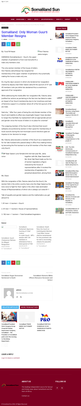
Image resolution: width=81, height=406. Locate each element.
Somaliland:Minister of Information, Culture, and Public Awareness (72, 210)
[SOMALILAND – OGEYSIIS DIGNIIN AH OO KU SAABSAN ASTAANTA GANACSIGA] (59, 97)
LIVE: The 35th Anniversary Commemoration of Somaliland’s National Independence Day (71, 150)
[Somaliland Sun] (40, 10)
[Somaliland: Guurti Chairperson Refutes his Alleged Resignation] (9, 230)
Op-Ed (36, 19)
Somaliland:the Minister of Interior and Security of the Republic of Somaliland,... (72, 198)
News (29, 19)
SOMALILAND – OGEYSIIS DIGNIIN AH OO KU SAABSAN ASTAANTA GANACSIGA (71, 99)
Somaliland (10, 25)
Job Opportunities (47, 19)
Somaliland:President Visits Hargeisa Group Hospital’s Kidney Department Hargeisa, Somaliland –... (72, 37)
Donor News (20, 19)
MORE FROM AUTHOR (29, 307)
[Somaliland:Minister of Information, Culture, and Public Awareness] (59, 211)
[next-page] (6, 345)
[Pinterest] (13, 44)
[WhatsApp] (18, 44)
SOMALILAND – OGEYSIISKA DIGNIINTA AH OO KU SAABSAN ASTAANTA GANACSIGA (72, 85)
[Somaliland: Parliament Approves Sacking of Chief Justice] (27, 237)
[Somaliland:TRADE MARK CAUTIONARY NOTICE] (27, 317)
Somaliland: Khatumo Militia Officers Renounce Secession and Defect (41, 278)
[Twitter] (8, 44)
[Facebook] (3, 44)
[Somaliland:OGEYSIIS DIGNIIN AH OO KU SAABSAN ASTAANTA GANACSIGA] (45, 317)
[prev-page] (2, 345)
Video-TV (58, 19)
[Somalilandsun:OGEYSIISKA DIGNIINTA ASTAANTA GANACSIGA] (59, 72)
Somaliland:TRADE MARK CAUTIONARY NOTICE (25, 326)
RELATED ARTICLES (10, 307)
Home (12, 19)
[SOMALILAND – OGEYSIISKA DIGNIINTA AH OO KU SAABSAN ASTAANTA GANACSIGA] (59, 84)
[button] (77, 19)
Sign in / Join (4, 1)
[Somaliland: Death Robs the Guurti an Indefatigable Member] (45, 236)
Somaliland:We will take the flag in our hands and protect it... (72, 163)
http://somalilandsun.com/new (24, 293)
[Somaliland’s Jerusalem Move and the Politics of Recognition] (59, 123)
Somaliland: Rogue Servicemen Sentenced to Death (12, 277)
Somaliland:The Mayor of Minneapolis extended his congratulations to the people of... (72, 137)
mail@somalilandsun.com (39, 396)
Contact (67, 19)
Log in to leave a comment (10, 358)
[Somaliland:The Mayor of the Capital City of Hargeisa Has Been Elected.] (59, 185)
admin (5, 39)
